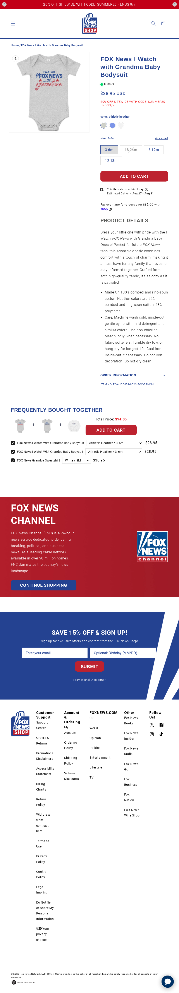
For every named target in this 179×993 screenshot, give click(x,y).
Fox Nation (129, 797)
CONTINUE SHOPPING (43, 585)
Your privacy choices (42, 934)
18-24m (131, 150)
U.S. (92, 718)
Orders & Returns (42, 740)
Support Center (42, 725)
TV (91, 777)
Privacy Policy (41, 858)
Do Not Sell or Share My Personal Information (45, 911)
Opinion (95, 738)
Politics (95, 747)
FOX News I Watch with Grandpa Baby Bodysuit (50, 451)
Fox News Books (131, 720)
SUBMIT (89, 666)
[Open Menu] (13, 23)
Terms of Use (42, 843)
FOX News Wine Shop (131, 812)
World (94, 728)
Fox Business (131, 781)
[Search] (153, 23)
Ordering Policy (70, 745)
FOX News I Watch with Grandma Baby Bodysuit (50, 443)
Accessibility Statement (45, 771)
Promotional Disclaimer (89, 679)
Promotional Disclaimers (45, 755)
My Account (70, 729)
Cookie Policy (41, 874)
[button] (4, 4)
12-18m (111, 161)
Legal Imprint (41, 889)
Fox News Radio (131, 751)
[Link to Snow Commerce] (23, 984)
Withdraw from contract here (43, 823)
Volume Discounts (71, 776)
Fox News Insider (131, 735)
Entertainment (100, 757)
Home (15, 45)
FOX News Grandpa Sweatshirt (38, 460)
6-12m (153, 150)
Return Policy (41, 801)
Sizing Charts (41, 786)
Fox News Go (131, 766)
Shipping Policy (70, 760)
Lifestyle (96, 767)
